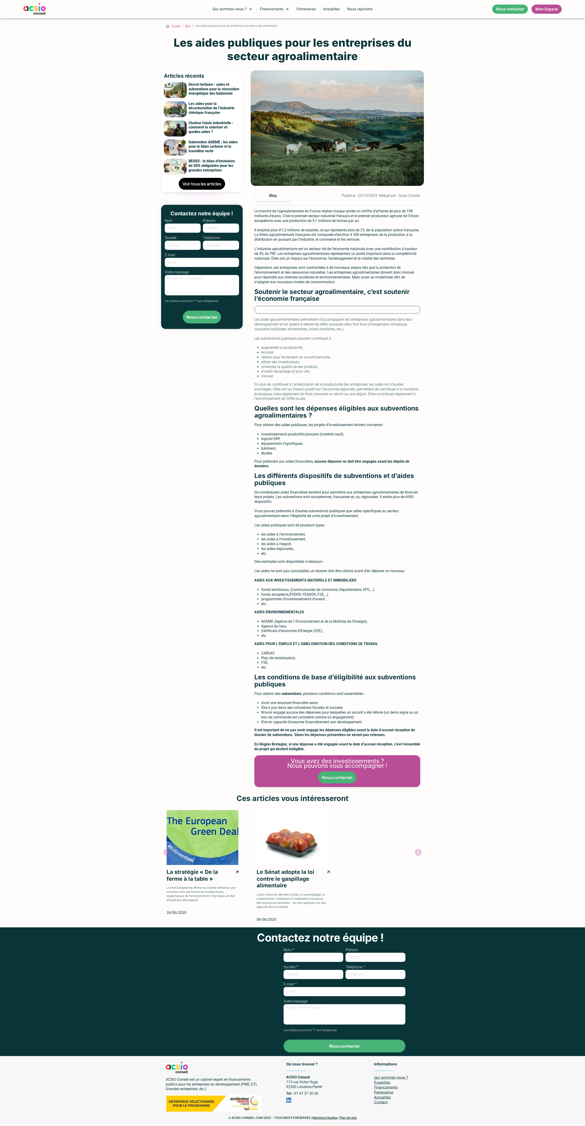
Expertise (382, 1082)
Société (171, 238)
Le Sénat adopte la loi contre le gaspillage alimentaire (285, 879)
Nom (169, 221)
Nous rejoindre (359, 9)
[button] (166, 852)
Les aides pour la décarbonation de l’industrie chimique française (211, 108)
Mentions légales (325, 1118)
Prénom (209, 221)
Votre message (177, 272)
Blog (188, 25)
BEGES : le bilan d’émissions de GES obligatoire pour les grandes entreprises (212, 165)
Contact (381, 1102)
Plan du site (348, 1118)
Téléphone (212, 238)
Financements (271, 9)
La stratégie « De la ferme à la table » (192, 875)
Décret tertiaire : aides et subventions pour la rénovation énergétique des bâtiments (214, 89)
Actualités (331, 9)
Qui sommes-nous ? (230, 9)
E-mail (170, 255)
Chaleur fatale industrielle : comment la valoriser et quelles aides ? (211, 127)
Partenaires (306, 9)
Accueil (175, 25)
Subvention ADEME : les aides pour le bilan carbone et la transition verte (213, 146)
